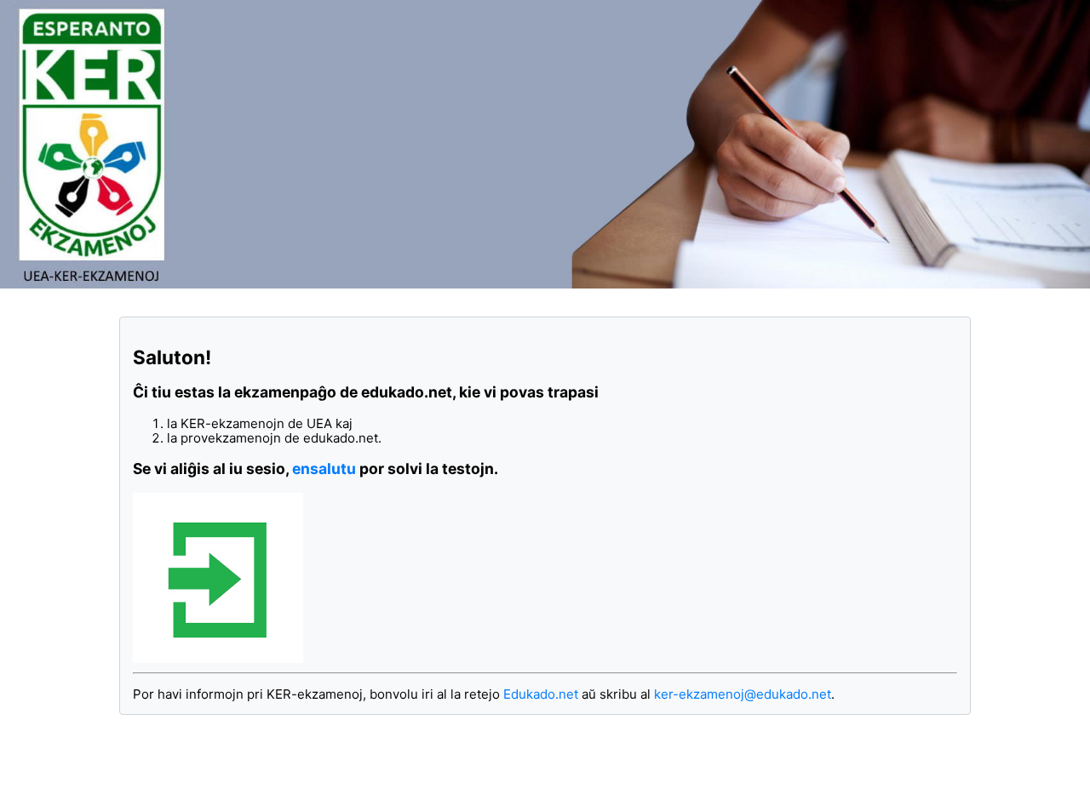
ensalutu (324, 468)
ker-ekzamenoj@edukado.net (742, 694)
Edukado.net (540, 694)
